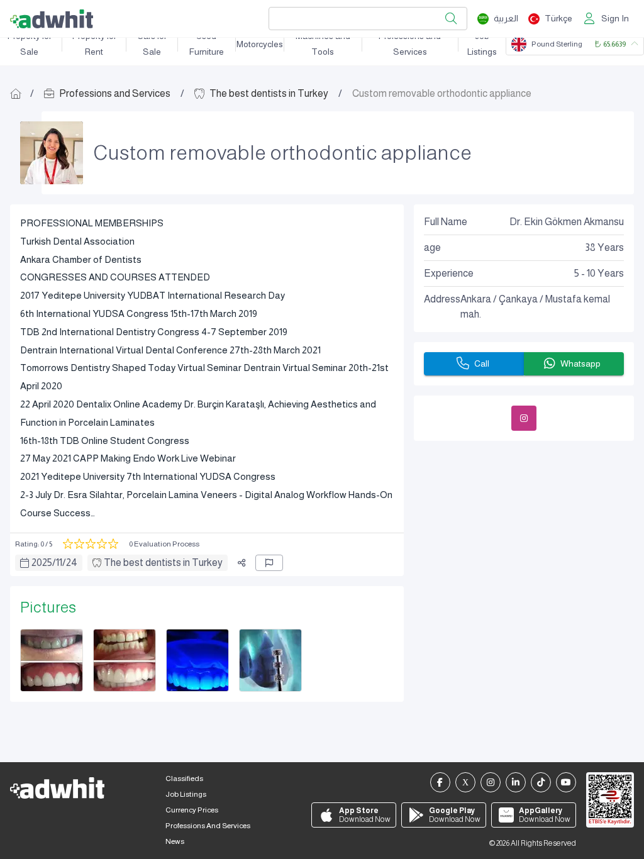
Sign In (615, 18)
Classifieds (184, 778)
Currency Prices (191, 810)
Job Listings (482, 44)
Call (481, 363)
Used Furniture (206, 44)
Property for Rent (94, 44)
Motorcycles (259, 44)
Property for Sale (30, 44)
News (174, 841)
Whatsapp (580, 363)
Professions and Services (410, 44)
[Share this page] (241, 563)
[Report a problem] (269, 563)
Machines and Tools (323, 44)
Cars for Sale (152, 44)
